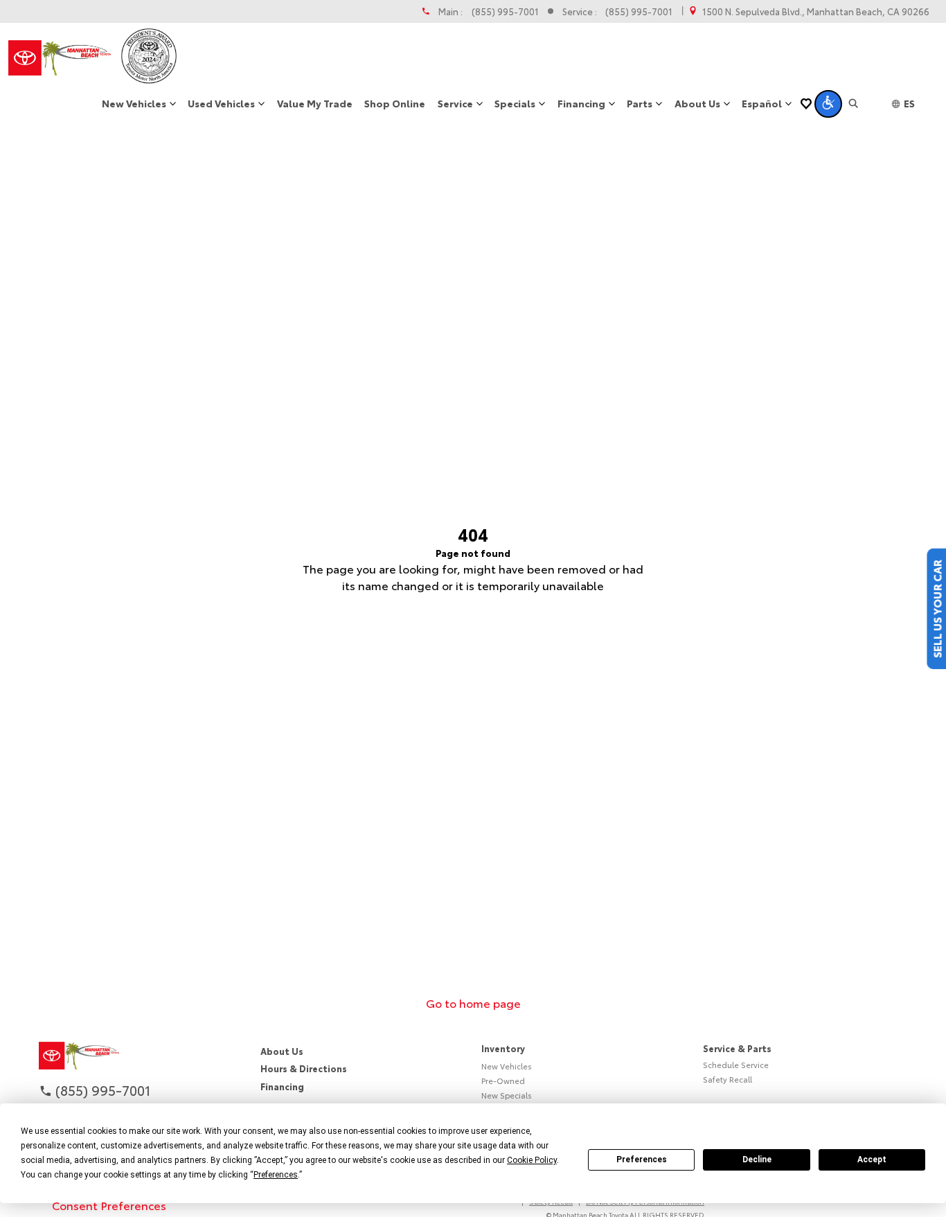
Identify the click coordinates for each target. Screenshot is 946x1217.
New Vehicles (506, 1066)
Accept (871, 1159)
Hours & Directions (303, 1068)
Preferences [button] (275, 1175)
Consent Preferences (109, 1205)
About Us (281, 1051)
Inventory (503, 1048)
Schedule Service (736, 1064)
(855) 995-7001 (505, 11)
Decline (756, 1159)
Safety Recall (727, 1079)
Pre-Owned (503, 1080)
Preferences (641, 1159)
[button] (828, 104)
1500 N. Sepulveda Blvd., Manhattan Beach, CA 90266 (815, 11)
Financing (282, 1086)
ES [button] (909, 103)
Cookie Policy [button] (532, 1160)
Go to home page (473, 1003)
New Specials (506, 1095)
